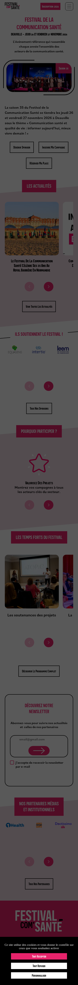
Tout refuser (39, 966)
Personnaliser (39, 975)
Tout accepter (39, 956)
